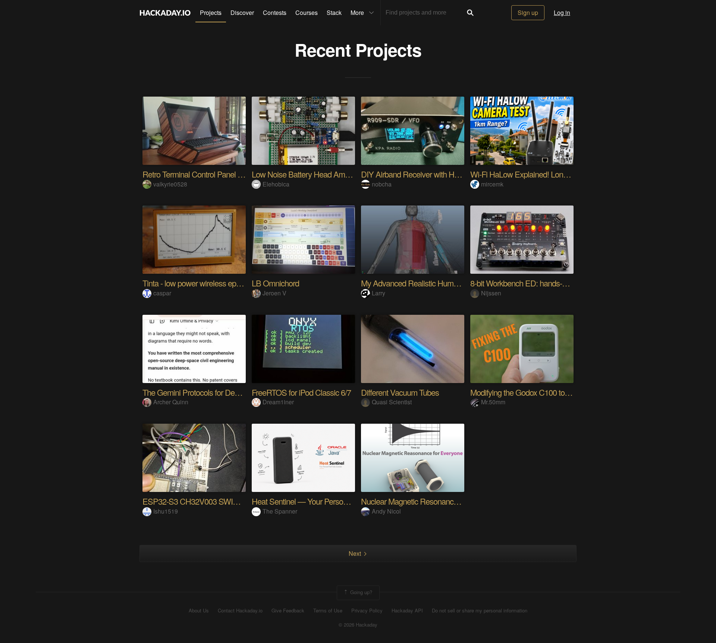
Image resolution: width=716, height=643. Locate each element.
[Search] (470, 12)
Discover (242, 12)
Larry (378, 293)
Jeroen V (274, 293)
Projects (211, 12)
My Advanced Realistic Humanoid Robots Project (441, 283)
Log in (562, 12)
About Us (199, 610)
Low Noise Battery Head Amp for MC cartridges (329, 174)
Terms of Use (327, 610)
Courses (306, 12)
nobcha (382, 184)
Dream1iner (278, 402)
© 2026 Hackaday (358, 624)
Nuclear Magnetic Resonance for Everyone (431, 501)
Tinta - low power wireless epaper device (208, 283)
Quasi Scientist (392, 402)
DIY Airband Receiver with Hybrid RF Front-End (438, 174)
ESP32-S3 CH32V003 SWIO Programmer (212, 501)
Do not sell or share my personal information (479, 610)
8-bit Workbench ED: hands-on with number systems (555, 283)
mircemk (492, 184)
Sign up (528, 12)
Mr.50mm (493, 402)
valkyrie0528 (170, 184)
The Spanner (280, 511)
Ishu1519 (165, 511)
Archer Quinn (170, 402)
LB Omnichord (275, 283)
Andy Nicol (386, 511)
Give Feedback (287, 610)
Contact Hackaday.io (240, 610)
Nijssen (491, 293)
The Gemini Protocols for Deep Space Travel (214, 392)
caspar (162, 293)
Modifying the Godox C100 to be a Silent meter (545, 392)
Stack (334, 12)
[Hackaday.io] (165, 12)
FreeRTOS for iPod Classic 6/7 (301, 392)
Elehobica (276, 184)
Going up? (360, 592)
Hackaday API (407, 610)
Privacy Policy (367, 610)
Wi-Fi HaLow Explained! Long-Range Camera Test (552, 174)
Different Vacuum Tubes (400, 392)
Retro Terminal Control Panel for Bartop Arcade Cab (226, 174)
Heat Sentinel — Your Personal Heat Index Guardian (337, 501)
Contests (274, 12)
